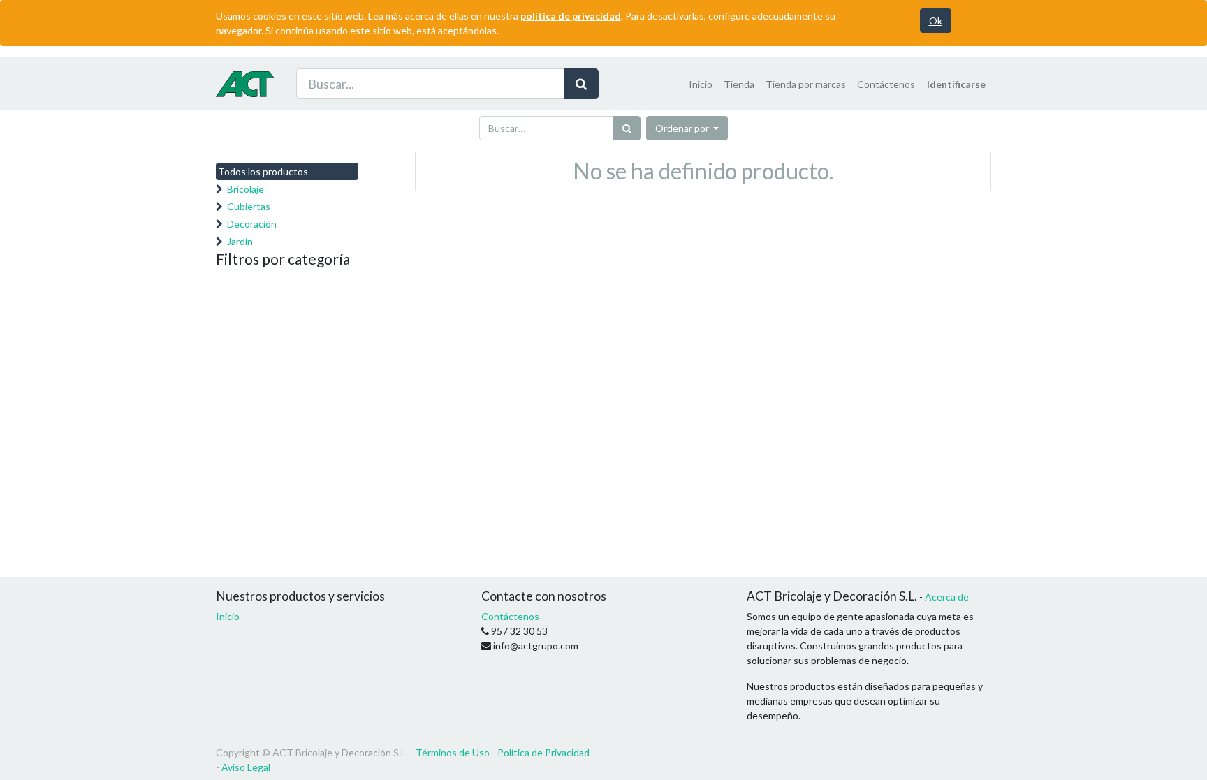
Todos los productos (263, 171)
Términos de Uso (453, 752)
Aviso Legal (245, 767)
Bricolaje (245, 189)
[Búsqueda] (581, 83)
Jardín (240, 241)
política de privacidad (570, 16)
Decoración (252, 224)
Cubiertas (248, 206)
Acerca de (947, 597)
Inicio (228, 616)
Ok (935, 21)
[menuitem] (700, 84)
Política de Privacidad (543, 752)
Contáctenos (510, 616)
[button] (687, 128)
